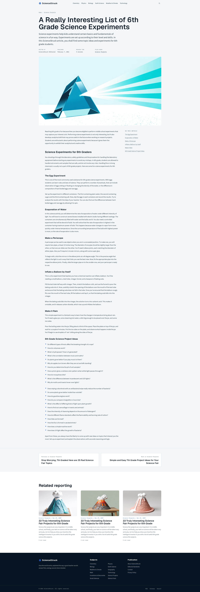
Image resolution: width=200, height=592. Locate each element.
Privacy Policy (132, 573)
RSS (146, 588)
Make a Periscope (130, 141)
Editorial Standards (134, 567)
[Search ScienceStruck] (159, 3)
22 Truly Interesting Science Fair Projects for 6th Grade (54, 522)
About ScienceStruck (134, 564)
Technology (123, 3)
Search (159, 588)
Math (91, 573)
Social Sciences (94, 578)
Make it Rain (128, 148)
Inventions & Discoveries (97, 575)
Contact (130, 570)
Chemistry (76, 3)
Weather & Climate (112, 3)
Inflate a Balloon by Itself (133, 144)
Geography (111, 570)
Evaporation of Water (131, 138)
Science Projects (50, 12)
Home (40, 12)
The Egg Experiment (131, 134)
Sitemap (152, 588)
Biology (90, 3)
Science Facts (112, 578)
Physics (83, 3)
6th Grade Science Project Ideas (134, 151)
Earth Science (99, 3)
